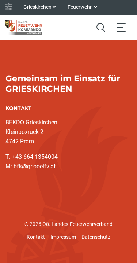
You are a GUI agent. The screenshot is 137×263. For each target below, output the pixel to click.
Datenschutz (95, 237)
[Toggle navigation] (121, 27)
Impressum (63, 237)
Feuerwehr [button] (80, 7)
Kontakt (36, 237)
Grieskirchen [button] (37, 7)
